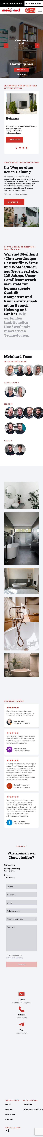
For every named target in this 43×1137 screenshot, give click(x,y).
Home (8, 1104)
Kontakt (9, 1119)
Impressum (28, 1104)
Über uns (9, 1109)
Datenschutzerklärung (14, 958)
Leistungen (10, 1114)
